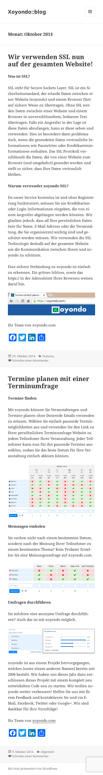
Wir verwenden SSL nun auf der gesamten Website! (50, 60)
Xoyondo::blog (27, 11)
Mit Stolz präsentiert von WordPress (32, 769)
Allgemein (47, 752)
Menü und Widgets (90, 16)
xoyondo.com (44, 720)
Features (48, 356)
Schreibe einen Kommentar (30, 360)
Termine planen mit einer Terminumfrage (48, 382)
